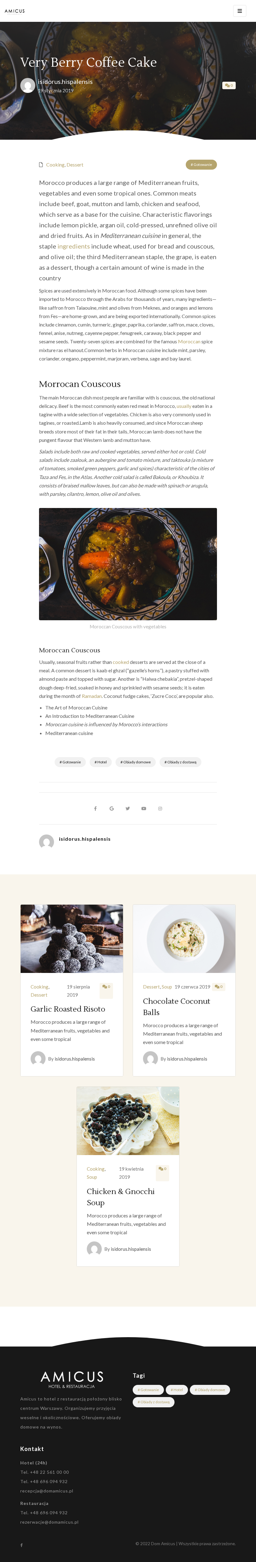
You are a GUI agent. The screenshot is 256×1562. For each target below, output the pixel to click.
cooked (121, 662)
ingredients (73, 246)
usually (184, 406)
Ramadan (92, 696)
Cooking (55, 164)
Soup (167, 986)
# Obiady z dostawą (180, 762)
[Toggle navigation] (239, 11)
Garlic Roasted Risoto (68, 1009)
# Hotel (101, 762)
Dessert (74, 164)
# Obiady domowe (136, 762)
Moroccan (189, 341)
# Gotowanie (201, 164)
